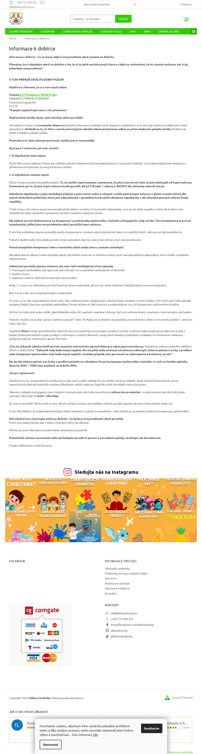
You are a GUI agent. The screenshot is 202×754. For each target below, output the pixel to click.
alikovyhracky (119, 630)
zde (95, 734)
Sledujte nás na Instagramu (106, 472)
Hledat (123, 18)
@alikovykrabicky (121, 636)
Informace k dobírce (117, 588)
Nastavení (50, 744)
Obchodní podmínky (96, 4)
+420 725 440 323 (122, 619)
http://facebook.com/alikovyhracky (132, 624)
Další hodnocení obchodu (177, 752)
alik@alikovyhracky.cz (124, 613)
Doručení (110, 578)
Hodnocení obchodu (117, 583)
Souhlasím (151, 728)
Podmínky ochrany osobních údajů (126, 573)
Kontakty (110, 593)
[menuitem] (20, 31)
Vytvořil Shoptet (182, 697)
